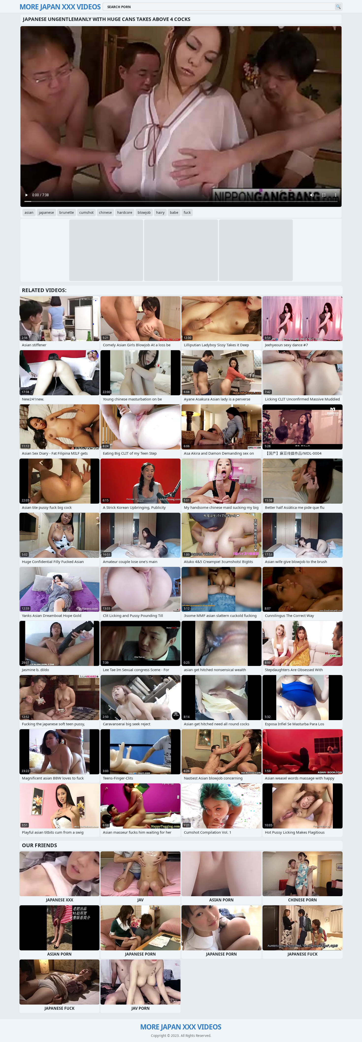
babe (174, 212)
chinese (105, 212)
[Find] (338, 6)
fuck (187, 212)
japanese (46, 212)
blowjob (144, 212)
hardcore (124, 212)
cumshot (86, 212)
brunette (66, 212)
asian (29, 212)
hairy (160, 212)
